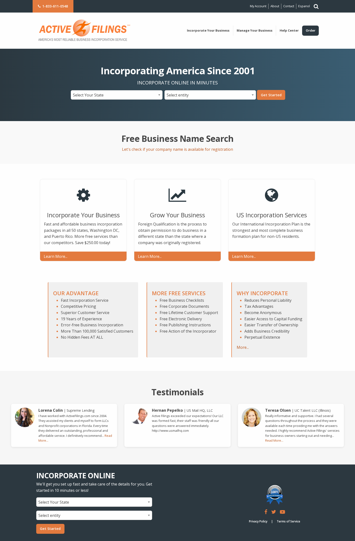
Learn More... (55, 256)
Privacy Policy (258, 521)
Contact (288, 6)
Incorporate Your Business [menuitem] (208, 30)
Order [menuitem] (310, 30)
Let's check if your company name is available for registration (177, 149)
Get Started (271, 95)
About (274, 6)
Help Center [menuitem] (289, 30)
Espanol (304, 6)
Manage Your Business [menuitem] (254, 30)
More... (243, 347)
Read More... (274, 440)
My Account (258, 6)
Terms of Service (288, 521)
